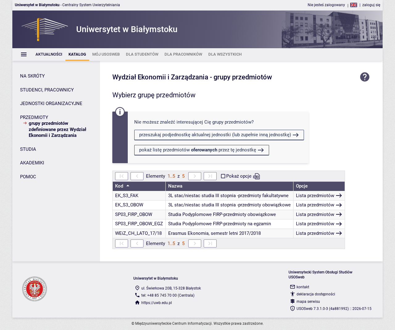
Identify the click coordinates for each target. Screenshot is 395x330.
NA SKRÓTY (32, 76)
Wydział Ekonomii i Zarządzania (160, 77)
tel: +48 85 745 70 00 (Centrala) (167, 295)
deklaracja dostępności (316, 294)
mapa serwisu (308, 301)
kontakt (303, 287)
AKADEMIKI (32, 163)
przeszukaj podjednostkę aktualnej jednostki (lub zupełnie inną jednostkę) (215, 135)
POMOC (28, 177)
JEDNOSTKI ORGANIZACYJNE (51, 103)
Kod (119, 186)
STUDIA (28, 149)
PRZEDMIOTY (34, 117)
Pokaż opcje (239, 176)
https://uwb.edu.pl (156, 303)
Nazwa (175, 186)
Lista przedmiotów (315, 195)
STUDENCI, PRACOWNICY (47, 90)
